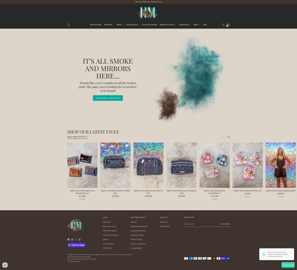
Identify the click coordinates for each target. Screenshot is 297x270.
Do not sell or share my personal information (81, 259)
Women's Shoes (110, 231)
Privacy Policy (137, 239)
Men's (105, 239)
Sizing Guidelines (138, 231)
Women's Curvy (109, 226)
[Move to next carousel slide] (228, 137)
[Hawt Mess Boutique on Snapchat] (76, 240)
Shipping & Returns (139, 226)
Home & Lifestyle (110, 235)
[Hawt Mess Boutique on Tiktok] (79, 240)
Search (134, 222)
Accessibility (136, 248)
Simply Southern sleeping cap (248, 191)
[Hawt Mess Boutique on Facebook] (68, 240)
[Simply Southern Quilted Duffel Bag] (148, 165)
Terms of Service (138, 244)
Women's (107, 222)
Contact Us (165, 226)
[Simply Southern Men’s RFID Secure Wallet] (82, 165)
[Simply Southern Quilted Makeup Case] (181, 165)
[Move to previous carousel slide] (222, 137)
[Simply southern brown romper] (281, 165)
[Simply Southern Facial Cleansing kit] (215, 165)
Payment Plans (137, 235)
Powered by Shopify (73, 261)
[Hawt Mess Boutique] (148, 13)
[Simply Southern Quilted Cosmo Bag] (115, 165)
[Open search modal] (68, 24)
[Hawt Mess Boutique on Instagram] (72, 240)
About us (164, 222)
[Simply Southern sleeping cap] (248, 165)
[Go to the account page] (223, 24)
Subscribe (225, 224)
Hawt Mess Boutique (86, 254)
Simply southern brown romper (281, 191)
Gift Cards (107, 248)
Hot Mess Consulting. (84, 257)
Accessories (108, 244)
